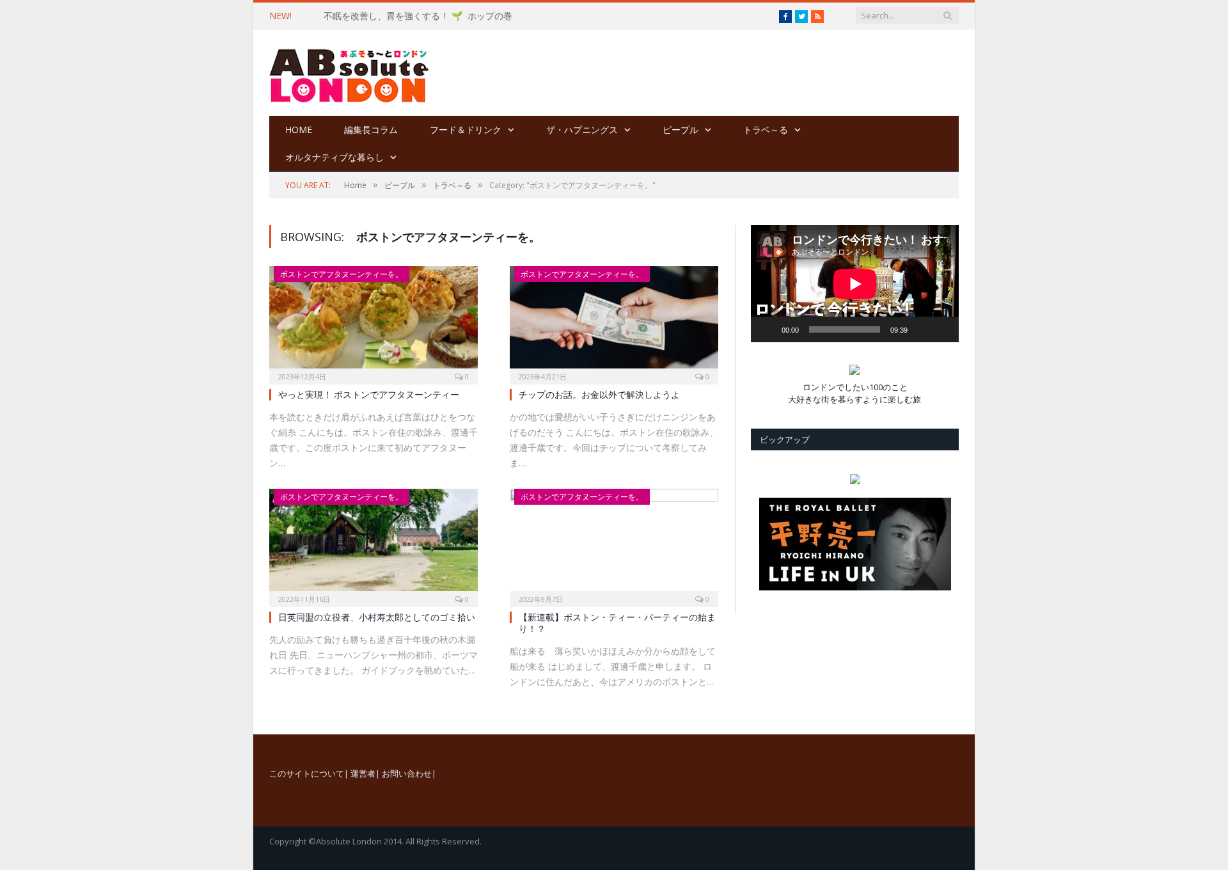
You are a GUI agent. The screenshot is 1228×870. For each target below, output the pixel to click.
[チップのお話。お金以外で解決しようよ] (614, 321)
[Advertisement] (694, 73)
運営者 (362, 773)
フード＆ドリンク (465, 129)
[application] (855, 283)
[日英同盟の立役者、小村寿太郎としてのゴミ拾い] (373, 544)
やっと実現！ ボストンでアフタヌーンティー (368, 394)
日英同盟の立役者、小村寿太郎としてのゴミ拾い (376, 617)
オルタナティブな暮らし (334, 157)
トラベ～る (765, 129)
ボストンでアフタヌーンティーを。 (341, 274)
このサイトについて (306, 773)
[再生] (767, 329)
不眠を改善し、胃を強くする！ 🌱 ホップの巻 (418, 16)
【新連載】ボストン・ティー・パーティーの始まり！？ (617, 623)
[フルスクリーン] (942, 309)
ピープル (680, 129)
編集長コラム (371, 129)
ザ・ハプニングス (582, 129)
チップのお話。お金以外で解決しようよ (599, 394)
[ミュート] (921, 329)
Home (298, 129)
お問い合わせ (407, 773)
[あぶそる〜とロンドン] (349, 72)
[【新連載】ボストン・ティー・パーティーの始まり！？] (614, 544)
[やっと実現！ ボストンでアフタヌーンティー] (373, 321)
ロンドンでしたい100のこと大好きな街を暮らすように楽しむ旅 (854, 393)
